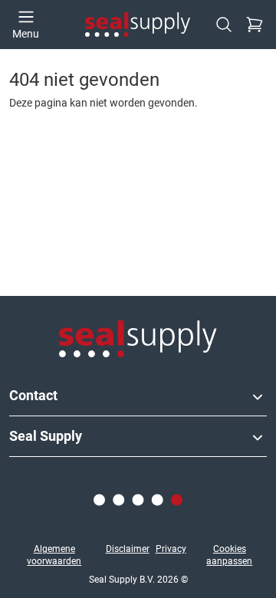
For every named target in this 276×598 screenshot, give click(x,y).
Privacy (171, 549)
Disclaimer (128, 549)
